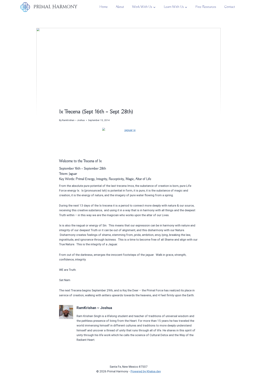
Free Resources (205, 7)
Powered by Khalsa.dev (146, 371)
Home (103, 7)
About (120, 7)
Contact (229, 7)
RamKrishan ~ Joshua (73, 120)
